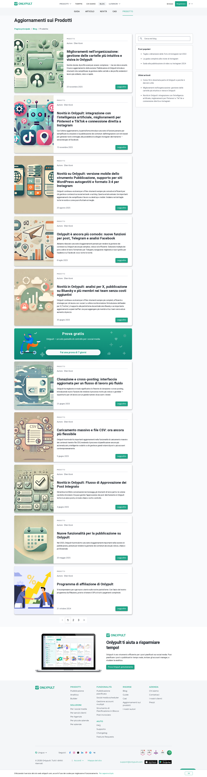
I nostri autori (129, 709)
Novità (103, 11)
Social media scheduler (108, 697)
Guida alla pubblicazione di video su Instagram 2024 (164, 63)
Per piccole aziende (79, 720)
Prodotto (128, 11)
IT (189, 4)
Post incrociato (104, 715)
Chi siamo (91, 4)
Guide (126, 695)
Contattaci (154, 695)
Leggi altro (121, 87)
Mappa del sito (95, 760)
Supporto (101, 729)
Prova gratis (73, 333)
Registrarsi (181, 4)
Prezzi (152, 702)
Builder (73, 698)
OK (189, 773)
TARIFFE (78, 4)
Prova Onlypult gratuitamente (120, 667)
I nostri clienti (155, 698)
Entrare (170, 4)
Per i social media (78, 709)
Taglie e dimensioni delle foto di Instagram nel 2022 (165, 54)
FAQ (99, 725)
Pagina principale (22, 29)
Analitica (74, 695)
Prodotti (64, 4)
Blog (102, 4)
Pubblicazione (77, 691)
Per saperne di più (106, 773)
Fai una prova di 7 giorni (73, 352)
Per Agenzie (76, 717)
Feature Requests (105, 737)
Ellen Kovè (78, 43)
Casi (125, 698)
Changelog (102, 733)
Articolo (89, 11)
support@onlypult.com (131, 762)
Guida (77, 11)
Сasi (115, 11)
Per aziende (76, 724)
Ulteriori (113, 4)
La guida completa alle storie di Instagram (160, 59)
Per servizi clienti (78, 713)
